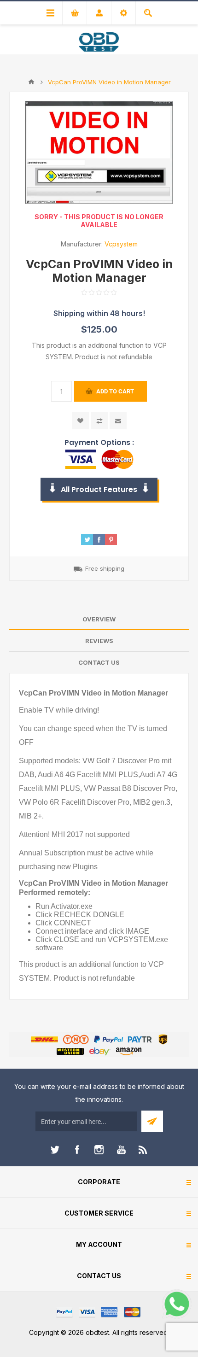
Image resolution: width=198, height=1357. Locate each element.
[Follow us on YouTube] (121, 1149)
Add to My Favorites (80, 420)
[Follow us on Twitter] (54, 1149)
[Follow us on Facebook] (77, 1149)
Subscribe (152, 1121)
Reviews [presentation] (99, 640)
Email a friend (118, 420)
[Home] (31, 82)
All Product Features (99, 489)
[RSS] (143, 1149)
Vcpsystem (121, 244)
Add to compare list (99, 420)
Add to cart (115, 391)
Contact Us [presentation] (99, 662)
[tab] (99, 619)
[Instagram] (99, 1149)
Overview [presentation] (99, 619)
